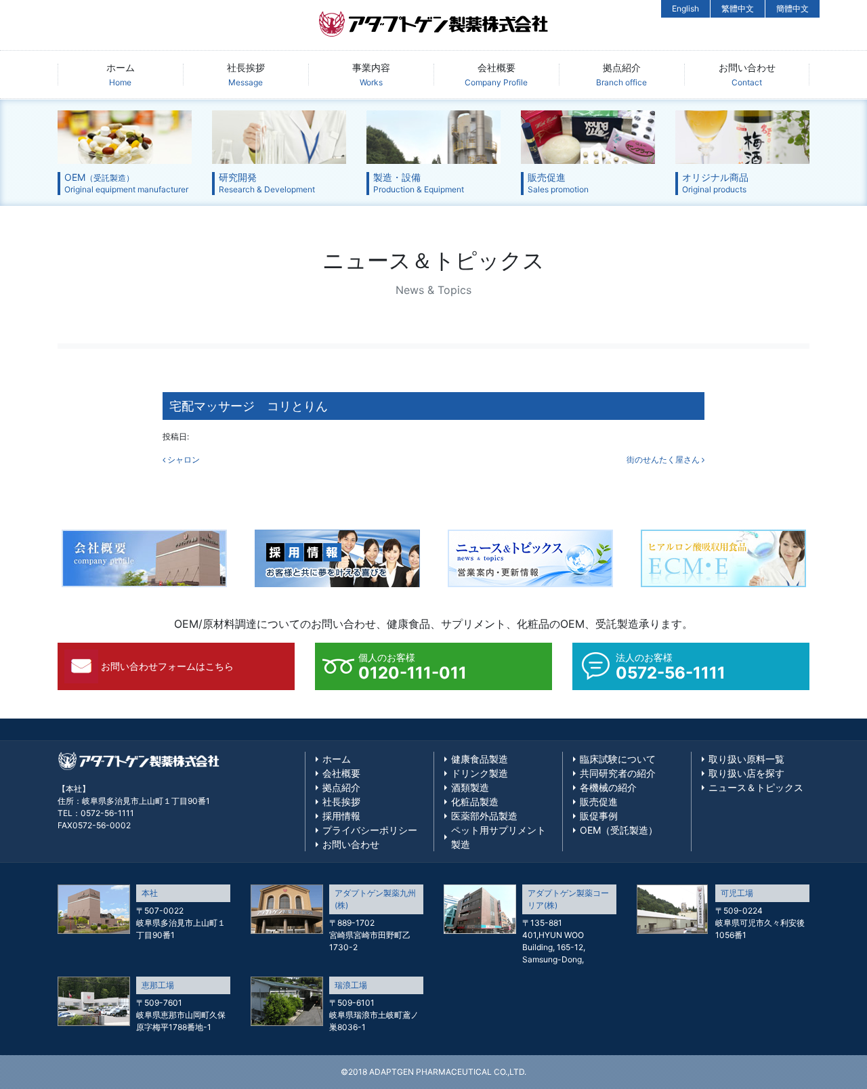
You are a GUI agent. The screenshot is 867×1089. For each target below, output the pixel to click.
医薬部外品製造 (484, 815)
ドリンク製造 (479, 773)
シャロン (182, 459)
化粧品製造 (475, 801)
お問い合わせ (747, 74)
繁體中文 (737, 8)
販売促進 (599, 801)
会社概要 (496, 74)
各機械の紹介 (608, 787)
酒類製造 (470, 787)
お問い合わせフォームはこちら (167, 666)
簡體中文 (792, 8)
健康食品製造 (479, 759)
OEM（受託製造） (619, 830)
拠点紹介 (621, 74)
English (685, 8)
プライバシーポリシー (369, 830)
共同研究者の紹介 (618, 773)
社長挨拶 (246, 74)
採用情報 (341, 815)
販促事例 (599, 815)
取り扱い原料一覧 (746, 759)
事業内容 (371, 74)
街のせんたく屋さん (664, 459)
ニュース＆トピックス (756, 787)
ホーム (120, 74)
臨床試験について (618, 759)
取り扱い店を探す (746, 773)
